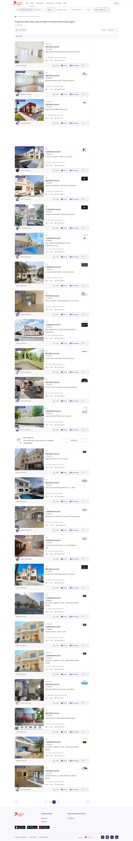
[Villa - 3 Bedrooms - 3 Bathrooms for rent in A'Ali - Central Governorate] (52, 490)
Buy (27, 3)
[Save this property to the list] (83, 65)
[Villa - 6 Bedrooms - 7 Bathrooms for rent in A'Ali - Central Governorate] (52, 275)
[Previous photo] (16, 52)
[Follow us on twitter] (112, 837)
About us (44, 818)
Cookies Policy (43, 837)
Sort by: (104, 30)
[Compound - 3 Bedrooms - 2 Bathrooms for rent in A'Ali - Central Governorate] (52, 112)
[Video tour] (20, 91)
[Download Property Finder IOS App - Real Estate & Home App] (20, 827)
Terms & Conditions (21, 837)
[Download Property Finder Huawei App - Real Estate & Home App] (44, 827)
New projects (40, 3)
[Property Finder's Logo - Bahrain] (18, 3)
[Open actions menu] (87, 65)
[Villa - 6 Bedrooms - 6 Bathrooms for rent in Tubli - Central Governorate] (52, 246)
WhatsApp (75, 65)
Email (65, 65)
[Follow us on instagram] (102, 837)
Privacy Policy (33, 837)
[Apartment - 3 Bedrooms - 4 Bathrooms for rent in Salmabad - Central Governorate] (52, 54)
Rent (32, 3)
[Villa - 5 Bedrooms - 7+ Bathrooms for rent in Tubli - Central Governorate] (52, 519)
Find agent (58, 3)
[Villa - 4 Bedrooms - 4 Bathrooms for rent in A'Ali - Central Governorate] (52, 188)
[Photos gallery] (29, 52)
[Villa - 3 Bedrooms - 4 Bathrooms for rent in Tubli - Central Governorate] (52, 83)
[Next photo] (42, 52)
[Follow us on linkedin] (116, 837)
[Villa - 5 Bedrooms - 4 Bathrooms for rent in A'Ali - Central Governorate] (52, 217)
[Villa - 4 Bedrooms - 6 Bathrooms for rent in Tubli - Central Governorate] (52, 548)
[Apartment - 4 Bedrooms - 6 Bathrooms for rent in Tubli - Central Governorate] (52, 663)
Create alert (22, 30)
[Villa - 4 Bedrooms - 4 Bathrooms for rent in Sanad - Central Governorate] (52, 461)
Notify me (74, 440)
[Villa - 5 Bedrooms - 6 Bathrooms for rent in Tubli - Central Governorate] (52, 361)
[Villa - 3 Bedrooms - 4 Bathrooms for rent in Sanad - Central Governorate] (52, 778)
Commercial (49, 3)
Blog (64, 3)
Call (57, 65)
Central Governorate (25, 10)
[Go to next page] (87, 802)
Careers (44, 822)
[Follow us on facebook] (107, 837)
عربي (80, 837)
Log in (116, 3)
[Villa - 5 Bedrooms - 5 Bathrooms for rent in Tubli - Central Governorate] (52, 332)
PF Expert (71, 818)
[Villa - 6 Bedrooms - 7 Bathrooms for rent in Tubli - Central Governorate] (52, 159)
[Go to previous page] (16, 802)
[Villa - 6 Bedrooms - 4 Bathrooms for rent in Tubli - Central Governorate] (52, 605)
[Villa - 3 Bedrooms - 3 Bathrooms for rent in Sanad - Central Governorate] (52, 303)
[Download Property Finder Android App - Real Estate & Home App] (32, 827)
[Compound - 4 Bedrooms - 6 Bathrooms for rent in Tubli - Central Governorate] (52, 634)
